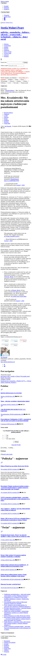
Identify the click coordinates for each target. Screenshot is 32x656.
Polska (6, 118)
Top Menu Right (5, 12)
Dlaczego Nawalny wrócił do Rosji (10, 584)
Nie (7, 437)
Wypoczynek (7, 53)
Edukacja (6, 50)
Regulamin (7, 641)
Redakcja (6, 9)
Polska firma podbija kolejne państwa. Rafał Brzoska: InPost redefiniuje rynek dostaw (13, 575)
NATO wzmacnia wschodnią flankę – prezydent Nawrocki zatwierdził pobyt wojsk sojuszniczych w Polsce (15, 499)
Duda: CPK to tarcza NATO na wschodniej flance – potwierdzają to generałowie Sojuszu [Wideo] (16, 519)
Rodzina (6, 56)
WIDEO (6, 650)
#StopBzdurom (15, 179)
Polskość (6, 120)
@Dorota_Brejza (8, 276)
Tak (7, 435)
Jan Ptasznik (8, 126)
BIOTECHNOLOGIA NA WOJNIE (11, 393)
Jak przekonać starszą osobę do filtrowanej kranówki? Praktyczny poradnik (15, 602)
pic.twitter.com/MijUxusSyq (11, 236)
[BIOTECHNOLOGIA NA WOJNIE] (1, 389)
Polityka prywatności (9, 642)
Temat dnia (7, 123)
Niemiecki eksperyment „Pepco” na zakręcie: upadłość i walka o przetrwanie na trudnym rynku (15, 535)
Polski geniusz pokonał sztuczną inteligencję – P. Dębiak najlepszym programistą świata (14, 565)
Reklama (6, 7)
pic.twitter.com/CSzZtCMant (18, 296)
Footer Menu (4, 638)
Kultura (6, 47)
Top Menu (3, 3)
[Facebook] (4, 364)
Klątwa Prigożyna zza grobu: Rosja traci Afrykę (15, 466)
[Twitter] (4, 366)
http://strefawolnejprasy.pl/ (8, 362)
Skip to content (5, 1)
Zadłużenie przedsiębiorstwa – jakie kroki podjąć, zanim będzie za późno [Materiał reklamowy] (17, 595)
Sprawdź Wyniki (16, 444)
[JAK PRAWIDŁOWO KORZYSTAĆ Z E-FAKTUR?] (1, 406)
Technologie (7, 45)
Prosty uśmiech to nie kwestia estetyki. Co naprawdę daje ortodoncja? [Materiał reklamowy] (17, 605)
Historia (6, 48)
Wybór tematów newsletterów (9, 78)
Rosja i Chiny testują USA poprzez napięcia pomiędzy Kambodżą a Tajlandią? (13, 555)
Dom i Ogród (7, 51)
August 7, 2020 (20, 185)
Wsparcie (6, 15)
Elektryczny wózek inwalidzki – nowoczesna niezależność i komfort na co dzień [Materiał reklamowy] (16, 612)
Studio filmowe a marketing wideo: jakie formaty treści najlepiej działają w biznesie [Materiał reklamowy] (17, 623)
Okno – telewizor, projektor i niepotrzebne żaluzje (15, 401)
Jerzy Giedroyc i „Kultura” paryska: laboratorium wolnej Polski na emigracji (15, 509)
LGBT (6, 115)
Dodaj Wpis (7, 16)
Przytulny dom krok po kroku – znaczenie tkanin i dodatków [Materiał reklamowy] (17, 608)
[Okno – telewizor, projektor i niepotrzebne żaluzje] (1, 398)
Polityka (6, 44)
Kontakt (6, 6)
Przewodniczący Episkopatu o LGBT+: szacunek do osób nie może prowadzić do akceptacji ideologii (16, 419)
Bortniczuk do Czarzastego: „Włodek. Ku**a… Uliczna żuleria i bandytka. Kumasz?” (16, 381)
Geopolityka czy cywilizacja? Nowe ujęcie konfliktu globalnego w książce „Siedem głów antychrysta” (16, 599)
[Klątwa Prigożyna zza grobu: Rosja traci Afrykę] (1, 462)
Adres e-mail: (4, 65)
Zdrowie (6, 55)
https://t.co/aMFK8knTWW (11, 180)
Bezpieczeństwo (9, 90)
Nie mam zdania (10, 438)
